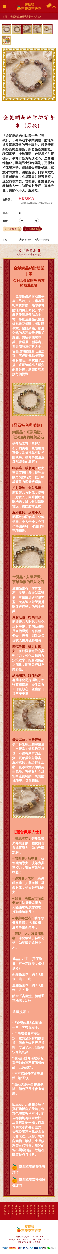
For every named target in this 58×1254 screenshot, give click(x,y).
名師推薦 (16, 1210)
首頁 (4, 16)
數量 (5, 220)
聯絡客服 (53, 1210)
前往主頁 (9, 1210)
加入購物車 (32, 229)
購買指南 (26, 239)
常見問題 (35, 1210)
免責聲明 (49, 1210)
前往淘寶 (5, 1210)
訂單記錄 (31, 1210)
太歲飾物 (20, 1210)
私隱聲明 (46, 1210)
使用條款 (42, 1210)
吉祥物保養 (43, 239)
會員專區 (27, 1210)
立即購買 (12, 229)
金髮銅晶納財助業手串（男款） (26, 16)
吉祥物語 (12, 1210)
